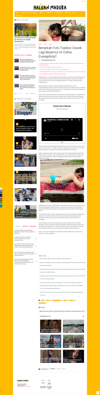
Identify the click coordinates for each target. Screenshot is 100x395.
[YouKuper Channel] (62, 142)
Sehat (35, 12)
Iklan (49, 380)
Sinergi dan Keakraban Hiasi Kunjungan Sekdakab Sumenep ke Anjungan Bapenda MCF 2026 (28, 61)
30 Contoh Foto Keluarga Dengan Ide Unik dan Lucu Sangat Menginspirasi (25, 39)
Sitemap (43, 382)
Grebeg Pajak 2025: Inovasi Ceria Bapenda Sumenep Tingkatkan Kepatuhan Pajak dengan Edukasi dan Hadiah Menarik (25, 178)
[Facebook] (1, 193)
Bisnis (74, 12)
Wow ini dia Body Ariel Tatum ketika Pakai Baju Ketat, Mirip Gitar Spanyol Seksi (25, 163)
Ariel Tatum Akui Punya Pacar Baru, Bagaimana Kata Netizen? (49, 345)
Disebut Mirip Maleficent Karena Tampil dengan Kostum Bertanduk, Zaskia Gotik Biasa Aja (63, 71)
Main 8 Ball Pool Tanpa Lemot (49, 387)
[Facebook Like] (1, 191)
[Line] (1, 204)
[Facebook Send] (1, 197)
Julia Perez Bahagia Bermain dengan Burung (51, 67)
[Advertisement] (62, 113)
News (18, 12)
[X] (1, 195)
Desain (67, 12)
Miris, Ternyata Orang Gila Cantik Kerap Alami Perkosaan (24, 214)
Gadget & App (58, 12)
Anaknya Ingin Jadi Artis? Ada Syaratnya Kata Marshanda (54, 69)
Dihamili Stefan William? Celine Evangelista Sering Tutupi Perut (55, 258)
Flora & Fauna (27, 12)
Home (40, 44)
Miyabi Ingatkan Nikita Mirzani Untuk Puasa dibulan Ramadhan (49, 330)
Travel (42, 12)
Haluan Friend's (49, 383)
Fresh (45, 44)
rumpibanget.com (43, 77)
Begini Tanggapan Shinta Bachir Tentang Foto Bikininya (72, 360)
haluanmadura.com (27, 386)
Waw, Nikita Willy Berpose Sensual (73, 331)
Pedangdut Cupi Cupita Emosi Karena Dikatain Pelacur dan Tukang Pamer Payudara (25, 128)
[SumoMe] (1, 206)
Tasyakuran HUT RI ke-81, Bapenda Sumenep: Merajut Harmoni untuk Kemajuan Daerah (28, 69)
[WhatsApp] (1, 202)
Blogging (19, 15)
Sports (50, 12)
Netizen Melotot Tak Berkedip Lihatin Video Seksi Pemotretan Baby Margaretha (50, 360)
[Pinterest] (1, 200)
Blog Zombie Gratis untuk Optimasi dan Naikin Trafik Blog (24, 111)
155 (27, 93)
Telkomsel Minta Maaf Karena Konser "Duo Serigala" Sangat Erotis (72, 345)
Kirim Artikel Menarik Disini (43, 387)
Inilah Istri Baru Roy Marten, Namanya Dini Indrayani (53, 74)
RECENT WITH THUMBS (23, 55)
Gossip (50, 44)
